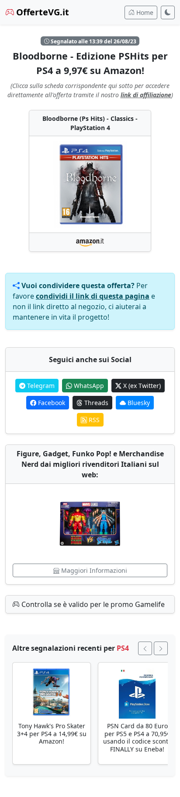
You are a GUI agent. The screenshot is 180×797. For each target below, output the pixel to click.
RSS (93, 420)
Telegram (40, 385)
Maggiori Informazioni (93, 570)
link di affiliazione (146, 95)
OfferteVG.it (41, 12)
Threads (95, 402)
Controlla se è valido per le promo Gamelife (92, 604)
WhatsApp (88, 385)
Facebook (50, 402)
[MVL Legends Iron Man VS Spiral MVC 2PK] (90, 524)
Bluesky (138, 402)
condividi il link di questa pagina (92, 296)
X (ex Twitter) (141, 385)
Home (144, 12)
